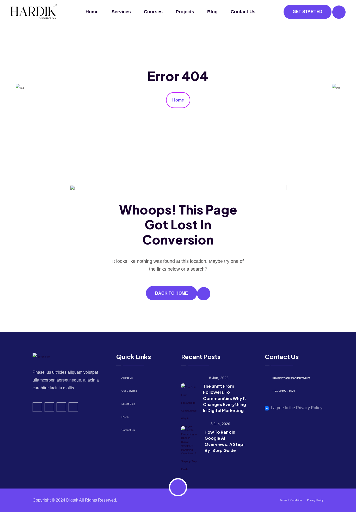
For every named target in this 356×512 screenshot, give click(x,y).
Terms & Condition (291, 500)
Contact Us (243, 11)
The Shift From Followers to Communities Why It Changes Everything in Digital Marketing (224, 398)
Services (121, 11)
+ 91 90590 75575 (283, 390)
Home (92, 11)
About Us (127, 377)
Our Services (129, 390)
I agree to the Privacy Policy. (297, 408)
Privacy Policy (315, 500)
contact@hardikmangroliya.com (291, 377)
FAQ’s (124, 416)
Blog (212, 11)
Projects (185, 11)
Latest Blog (128, 403)
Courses (153, 11)
